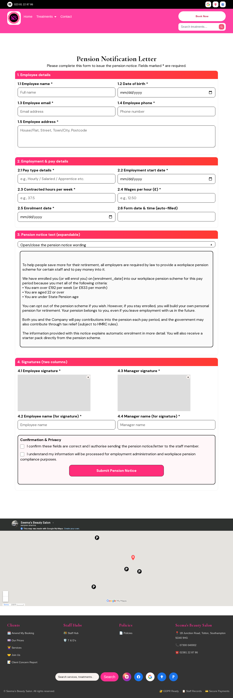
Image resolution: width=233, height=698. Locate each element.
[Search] (221, 27)
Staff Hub (73, 633)
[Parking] (223, 4)
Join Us (16, 654)
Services (16, 647)
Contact (66, 16)
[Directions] (215, 4)
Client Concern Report (24, 662)
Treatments (44, 16)
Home (28, 16)
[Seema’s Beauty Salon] (14, 18)
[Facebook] (138, 676)
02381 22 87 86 (189, 652)
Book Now (202, 16)
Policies (128, 633)
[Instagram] (127, 676)
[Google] (208, 4)
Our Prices (18, 640)
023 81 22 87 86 (23, 4)
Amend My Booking (23, 633)
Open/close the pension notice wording (53, 245)
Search (109, 677)
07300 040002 (188, 645)
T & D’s (72, 640)
